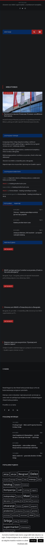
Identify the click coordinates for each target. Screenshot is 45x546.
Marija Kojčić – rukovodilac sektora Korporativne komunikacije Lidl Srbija (25, 447)
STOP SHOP (23, 521)
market (19, 496)
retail (31, 515)
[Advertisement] (22, 57)
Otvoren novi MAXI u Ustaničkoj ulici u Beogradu (18, 161)
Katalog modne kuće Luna (18, 183)
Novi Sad (28, 501)
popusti (34, 506)
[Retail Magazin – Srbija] (22, 20)
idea (25, 480)
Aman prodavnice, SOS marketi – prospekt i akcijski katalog (28, 234)
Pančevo (19, 506)
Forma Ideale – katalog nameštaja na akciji (23, 191)
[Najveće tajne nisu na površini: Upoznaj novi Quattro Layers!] (22, 330)
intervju (32, 479)
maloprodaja (9, 496)
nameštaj (16, 501)
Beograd (23, 474)
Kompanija (9, 489)
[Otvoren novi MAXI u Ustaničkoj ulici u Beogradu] (22, 295)
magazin (34, 490)
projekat (27, 511)
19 (41, 209)
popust (26, 506)
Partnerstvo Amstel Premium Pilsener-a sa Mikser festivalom (23, 115)
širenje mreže (9, 532)
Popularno (8, 203)
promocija (7, 515)
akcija (6, 474)
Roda (37, 515)
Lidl (20, 489)
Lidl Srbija (26, 490)
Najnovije (17, 203)
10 (41, 230)
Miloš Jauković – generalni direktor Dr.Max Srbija (27, 457)
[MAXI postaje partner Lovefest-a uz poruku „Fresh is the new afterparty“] (22, 258)
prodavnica (8, 511)
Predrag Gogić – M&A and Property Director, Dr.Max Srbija (27, 426)
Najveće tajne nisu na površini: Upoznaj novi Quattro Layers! (22, 164)
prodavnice (19, 511)
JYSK (39, 480)
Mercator (35, 496)
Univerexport (25, 527)
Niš (22, 501)
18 (41, 220)
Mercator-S (8, 501)
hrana (20, 480)
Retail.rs (5, 183)
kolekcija (25, 485)
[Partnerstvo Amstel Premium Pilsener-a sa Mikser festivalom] (22, 102)
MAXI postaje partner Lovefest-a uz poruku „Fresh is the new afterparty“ (23, 271)
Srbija (8, 521)
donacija (12, 480)
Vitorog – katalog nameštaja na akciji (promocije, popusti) (26, 213)
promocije (15, 515)
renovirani (23, 515)
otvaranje (9, 506)
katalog (8, 484)
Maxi (26, 496)
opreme (35, 501)
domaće (6, 479)
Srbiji (15, 521)
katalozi (17, 485)
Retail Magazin (21, 541)
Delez (34, 474)
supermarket (11, 527)
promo (35, 511)
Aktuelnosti (8, 93)
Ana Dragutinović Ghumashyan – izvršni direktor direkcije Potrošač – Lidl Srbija (26, 436)
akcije (13, 474)
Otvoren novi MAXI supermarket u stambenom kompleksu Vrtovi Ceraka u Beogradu (23, 5)
